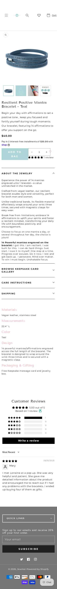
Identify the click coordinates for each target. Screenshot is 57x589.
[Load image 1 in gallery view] (8, 90)
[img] (9, 461)
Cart (52, 15)
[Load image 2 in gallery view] (21, 90)
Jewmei (21, 569)
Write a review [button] (28, 440)
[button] (27, 15)
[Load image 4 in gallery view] (45, 90)
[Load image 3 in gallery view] (33, 90)
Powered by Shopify (38, 569)
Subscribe (29, 548)
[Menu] (6, 15)
